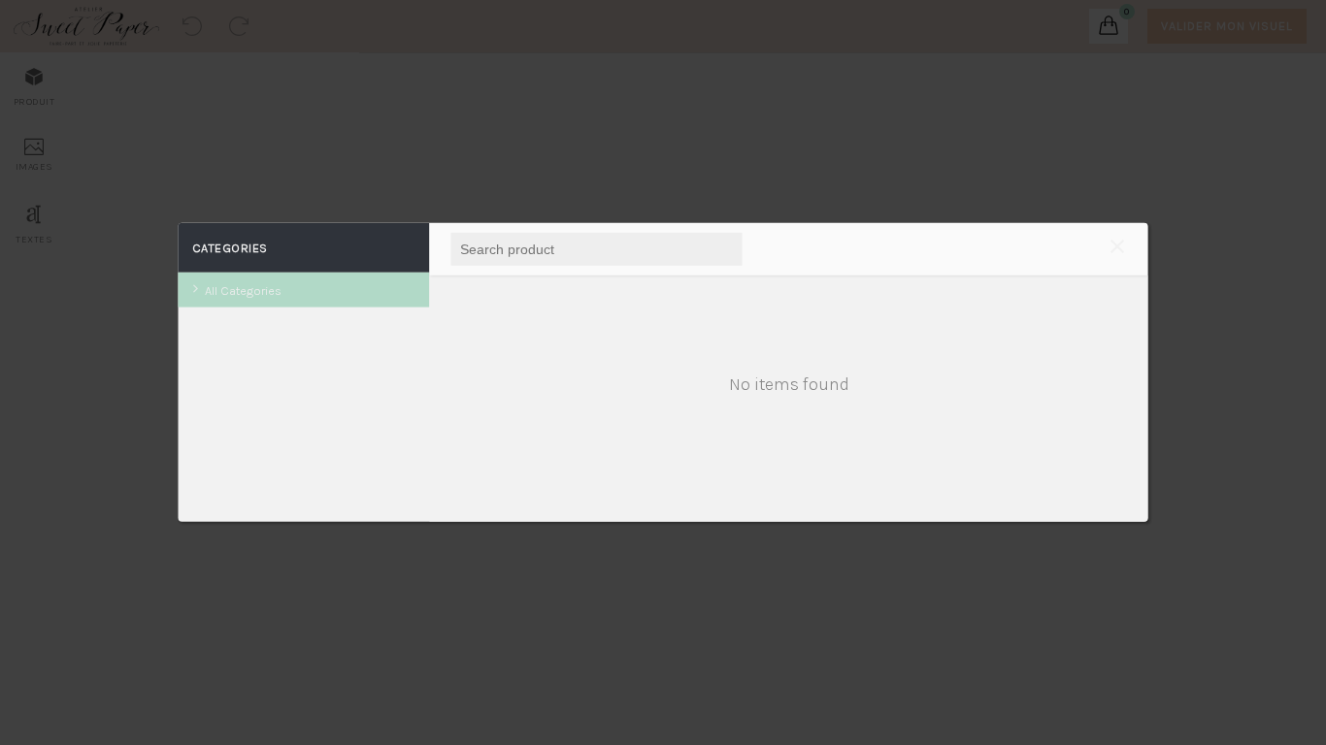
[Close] (1117, 249)
